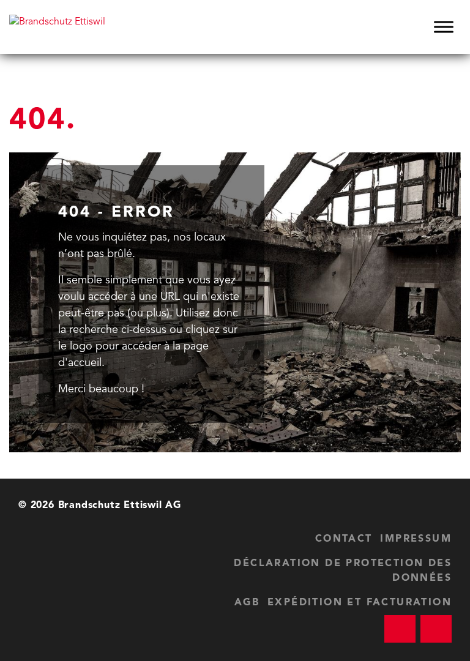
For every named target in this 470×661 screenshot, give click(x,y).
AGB (246, 603)
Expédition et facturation (359, 603)
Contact (344, 539)
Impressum (416, 539)
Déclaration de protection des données (343, 571)
